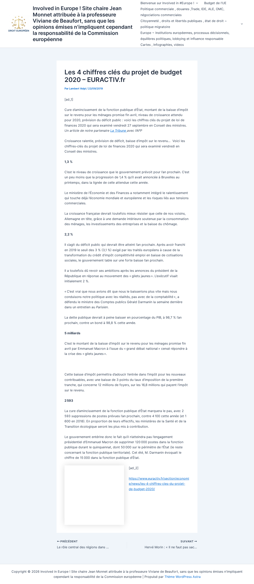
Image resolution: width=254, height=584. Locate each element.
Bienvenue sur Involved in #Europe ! (167, 3)
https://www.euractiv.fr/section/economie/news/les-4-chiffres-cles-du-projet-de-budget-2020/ (159, 483)
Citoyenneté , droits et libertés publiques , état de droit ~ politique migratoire (183, 24)
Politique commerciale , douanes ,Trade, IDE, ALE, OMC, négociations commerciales (182, 12)
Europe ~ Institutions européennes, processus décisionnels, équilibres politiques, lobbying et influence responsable (184, 36)
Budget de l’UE (215, 3)
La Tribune (118, 131)
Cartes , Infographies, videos (162, 45)
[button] (196, 3)
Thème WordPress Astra (183, 577)
